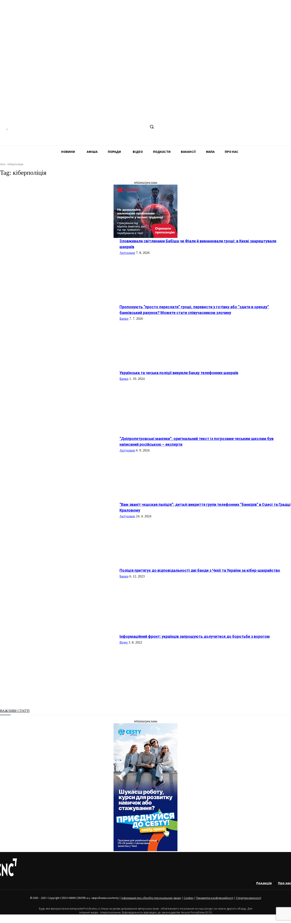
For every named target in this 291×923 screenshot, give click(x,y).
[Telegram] (127, 127)
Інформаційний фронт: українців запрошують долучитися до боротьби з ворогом (195, 636)
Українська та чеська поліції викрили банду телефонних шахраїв (179, 372)
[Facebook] (111, 127)
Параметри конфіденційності (214, 898)
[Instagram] (119, 127)
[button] (152, 127)
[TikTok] (135, 127)
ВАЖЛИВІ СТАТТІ (15, 711)
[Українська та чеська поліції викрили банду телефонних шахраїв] (58, 399)
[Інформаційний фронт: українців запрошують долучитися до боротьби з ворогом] (58, 663)
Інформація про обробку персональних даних (151, 898)
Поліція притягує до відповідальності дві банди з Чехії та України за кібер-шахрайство (200, 570)
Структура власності (248, 898)
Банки (124, 318)
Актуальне (127, 253)
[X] (143, 127)
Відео (124, 642)
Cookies (188, 898)
